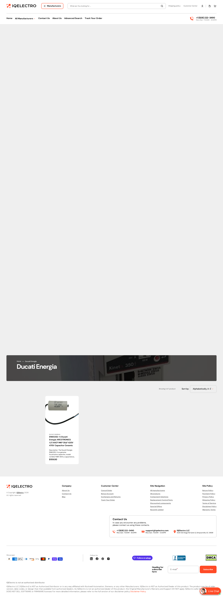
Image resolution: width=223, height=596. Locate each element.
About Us (66, 491)
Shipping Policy (208, 500)
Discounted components (160, 503)
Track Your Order (108, 500)
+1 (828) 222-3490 (205, 17)
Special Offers (156, 506)
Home (19, 361)
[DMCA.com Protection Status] (211, 560)
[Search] (162, 6)
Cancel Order (106, 491)
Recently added (157, 510)
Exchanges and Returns (111, 497)
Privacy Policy (208, 497)
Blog (63, 497)
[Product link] (62, 430)
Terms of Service (209, 503)
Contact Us (66, 494)
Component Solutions (159, 497)
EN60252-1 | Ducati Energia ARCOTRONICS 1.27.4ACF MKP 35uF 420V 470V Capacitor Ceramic (61, 441)
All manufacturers (157, 491)
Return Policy (207, 491)
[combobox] (116, 6)
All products (155, 494)
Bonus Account (107, 494)
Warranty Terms (209, 510)
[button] (202, 6)
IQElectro (20, 492)
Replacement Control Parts (161, 500)
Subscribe (208, 569)
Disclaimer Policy (209, 506)
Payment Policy (208, 494)
